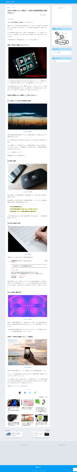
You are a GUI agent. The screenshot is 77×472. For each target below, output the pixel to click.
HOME (39, 467)
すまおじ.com (10, 2)
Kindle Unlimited (17, 386)
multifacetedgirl (25, 191)
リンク (9, 152)
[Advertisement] (61, 16)
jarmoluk (25, 254)
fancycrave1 (25, 131)
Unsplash (25, 367)
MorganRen (26, 319)
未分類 (46, 397)
